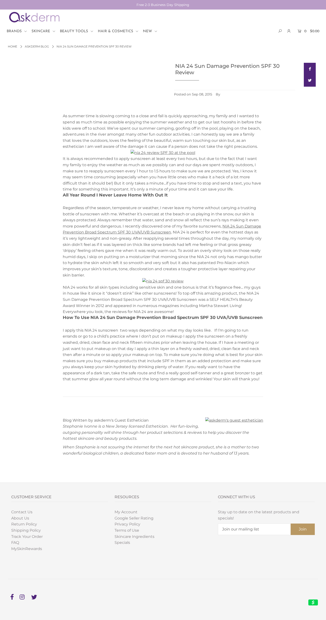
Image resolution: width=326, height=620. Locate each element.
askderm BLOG (37, 46)
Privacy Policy (127, 524)
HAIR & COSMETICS (116, 31)
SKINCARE (41, 31)
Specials (122, 542)
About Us (20, 518)
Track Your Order (27, 536)
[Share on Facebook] (310, 69)
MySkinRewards (26, 548)
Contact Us (21, 512)
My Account (126, 512)
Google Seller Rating (134, 518)
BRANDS (15, 31)
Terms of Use (127, 530)
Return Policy (24, 524)
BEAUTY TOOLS (74, 31)
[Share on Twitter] (310, 81)
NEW (148, 31)
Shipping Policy (26, 530)
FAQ (15, 542)
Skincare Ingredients (134, 536)
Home (12, 46)
